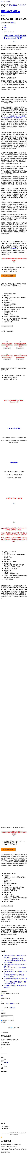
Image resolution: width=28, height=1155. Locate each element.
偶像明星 (12, 1007)
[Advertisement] (14, 1096)
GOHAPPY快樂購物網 (6, 117)
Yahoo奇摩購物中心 (12, 116)
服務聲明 (16, 1134)
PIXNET (7, 1133)
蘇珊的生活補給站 (10, 11)
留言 (12, 1003)
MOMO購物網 (21, 116)
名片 (5, 29)
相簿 (5, 25)
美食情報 (12, 22)
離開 (9, 1152)
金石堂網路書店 (18, 117)
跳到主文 (3, 15)
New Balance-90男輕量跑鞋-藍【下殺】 (14, 959)
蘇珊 (2, 995)
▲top (2, 1010)
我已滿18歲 (3, 1152)
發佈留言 (3, 1022)
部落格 (5, 27)
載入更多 (3, 1013)
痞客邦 (9, 1003)
